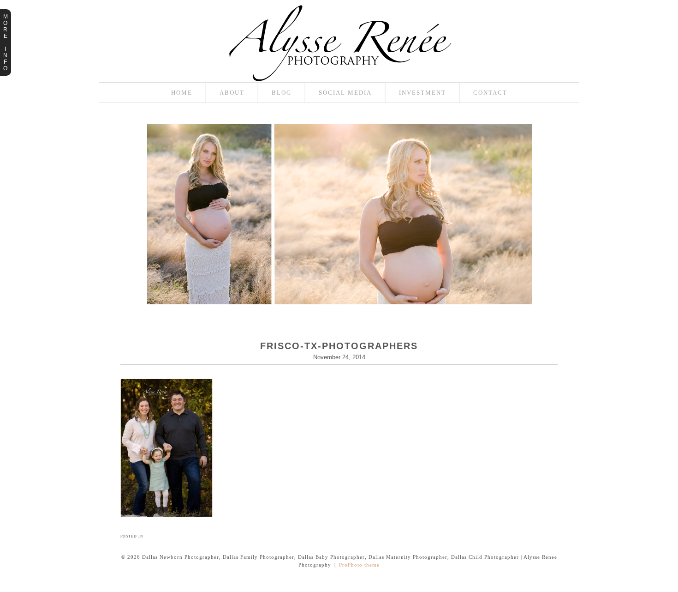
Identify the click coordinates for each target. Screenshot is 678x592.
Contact (490, 93)
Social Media (345, 93)
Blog (281, 93)
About (232, 93)
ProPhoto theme (359, 565)
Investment (422, 93)
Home (181, 93)
